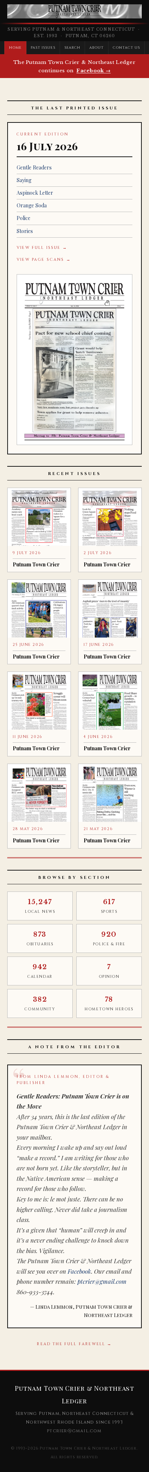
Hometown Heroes (109, 1004)
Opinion (109, 971)
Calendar (39, 971)
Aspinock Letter (35, 192)
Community (40, 1004)
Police (23, 218)
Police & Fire (109, 939)
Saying (24, 180)
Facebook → (93, 71)
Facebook (79, 1271)
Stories (25, 231)
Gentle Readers (34, 167)
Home (15, 47)
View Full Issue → (42, 247)
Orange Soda (32, 205)
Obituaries (40, 939)
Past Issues (43, 47)
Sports (109, 906)
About (96, 47)
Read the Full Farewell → (74, 1344)
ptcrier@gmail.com (102, 1281)
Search (72, 47)
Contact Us (126, 47)
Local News (40, 906)
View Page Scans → (44, 259)
